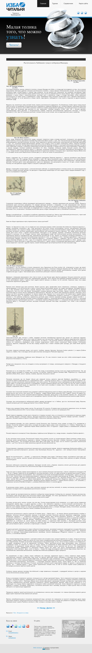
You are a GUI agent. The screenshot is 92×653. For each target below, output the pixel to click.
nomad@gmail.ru (13, 632)
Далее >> (50, 608)
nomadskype (12, 637)
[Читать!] (13, 45)
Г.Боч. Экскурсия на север (20, 613)
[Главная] (43, 3)
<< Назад (41, 608)
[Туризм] (55, 3)
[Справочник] (68, 3)
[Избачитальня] (37, 647)
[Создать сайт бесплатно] (46, 649)
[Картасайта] (83, 3)
